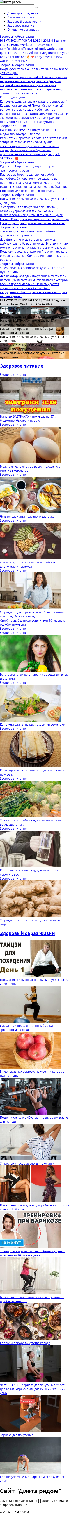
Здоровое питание (20, 25)
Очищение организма (23, 29)
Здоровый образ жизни (24, 21)
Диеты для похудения (22, 13)
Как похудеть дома (20, 17)
